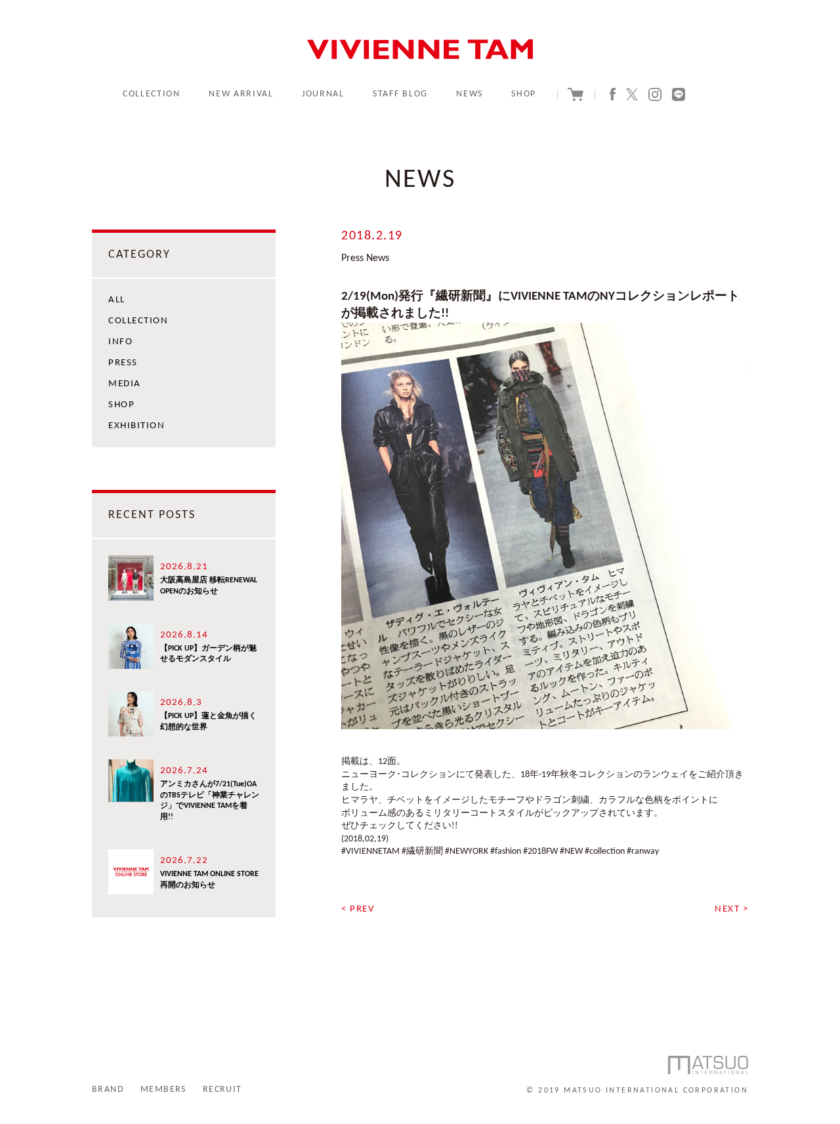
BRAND (108, 1089)
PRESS (123, 363)
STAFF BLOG (400, 94)
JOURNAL (323, 94)
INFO (120, 342)
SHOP (523, 94)
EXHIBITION (136, 426)
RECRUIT (222, 1089)
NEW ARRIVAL (241, 94)
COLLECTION (151, 94)
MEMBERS (163, 1089)
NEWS (469, 94)
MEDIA (124, 384)
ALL (116, 300)
